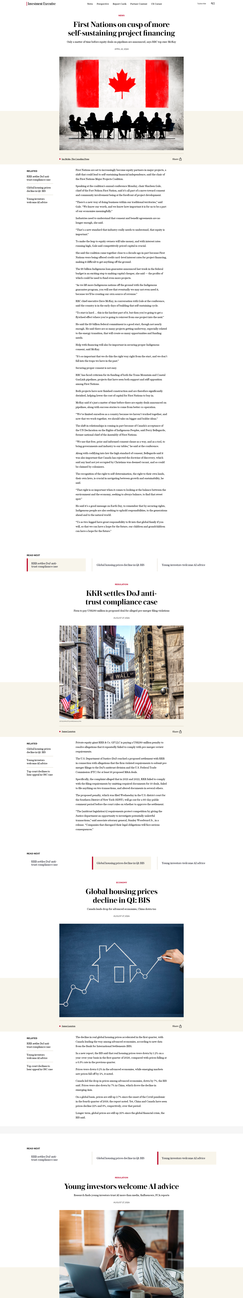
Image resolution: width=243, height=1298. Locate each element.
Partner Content (138, 4)
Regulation (121, 584)
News (90, 4)
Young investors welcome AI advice (183, 564)
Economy (121, 882)
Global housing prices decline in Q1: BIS (120, 564)
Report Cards (119, 4)
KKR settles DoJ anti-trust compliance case (44, 565)
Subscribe (201, 3)
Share (175, 159)
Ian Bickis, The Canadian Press (75, 159)
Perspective (103, 4)
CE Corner (156, 4)
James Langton (68, 731)
